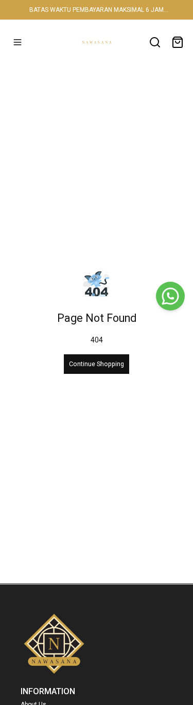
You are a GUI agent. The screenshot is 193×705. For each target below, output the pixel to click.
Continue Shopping (96, 364)
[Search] (155, 42)
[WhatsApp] (170, 296)
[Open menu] (17, 42)
